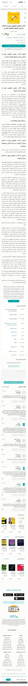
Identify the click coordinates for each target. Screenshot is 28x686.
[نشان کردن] (24, 22)
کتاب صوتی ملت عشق (7, 644)
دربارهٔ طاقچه (21, 639)
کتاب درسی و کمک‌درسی (20, 665)
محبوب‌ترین (4, 386)
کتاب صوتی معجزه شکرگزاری (7, 649)
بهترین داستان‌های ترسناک (7, 664)
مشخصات (14, 6)
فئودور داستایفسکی (7, 660)
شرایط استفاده (10, 676)
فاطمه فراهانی (14, 332)
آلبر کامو (7, 654)
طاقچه (25, 9)
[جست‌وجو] (11, 2)
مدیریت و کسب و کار (14, 9)
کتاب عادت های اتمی (7, 640)
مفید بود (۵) (22, 418)
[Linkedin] (14, 670)
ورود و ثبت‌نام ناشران (23, 676)
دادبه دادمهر (14, 335)
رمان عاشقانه (7, 657)
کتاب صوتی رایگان (21, 660)
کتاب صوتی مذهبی (20, 662)
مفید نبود (15, 401)
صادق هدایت (7, 659)
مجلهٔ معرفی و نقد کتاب (21, 649)
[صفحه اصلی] (20, 2)
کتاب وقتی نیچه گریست (7, 647)
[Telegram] (18, 670)
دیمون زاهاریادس (13, 328)
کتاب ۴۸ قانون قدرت (7, 642)
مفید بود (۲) (22, 478)
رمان (21, 654)
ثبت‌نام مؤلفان (16, 676)
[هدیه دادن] (24, 17)
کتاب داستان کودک (20, 664)
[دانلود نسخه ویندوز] (19, 598)
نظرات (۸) (6, 6)
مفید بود (22, 509)
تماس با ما (21, 637)
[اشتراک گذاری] (24, 13)
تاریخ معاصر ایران (21, 659)
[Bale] (20, 670)
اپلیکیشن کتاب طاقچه (21, 645)
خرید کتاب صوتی (14, 46)
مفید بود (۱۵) (22, 401)
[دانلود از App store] (8, 594)
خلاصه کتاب (9, 325)
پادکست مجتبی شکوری (7, 662)
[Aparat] (9, 670)
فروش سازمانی (20, 642)
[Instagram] (7, 670)
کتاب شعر (21, 657)
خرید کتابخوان (20, 644)
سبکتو (15, 339)
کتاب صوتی (21, 9)
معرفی (22, 6)
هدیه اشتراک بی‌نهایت (21, 647)
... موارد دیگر (13, 602)
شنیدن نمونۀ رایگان (20, 34)
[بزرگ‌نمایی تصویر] (9, 22)
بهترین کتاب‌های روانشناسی (7, 665)
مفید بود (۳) (22, 449)
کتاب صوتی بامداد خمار (7, 645)
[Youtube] (16, 670)
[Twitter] (11, 670)
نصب (14, 301)
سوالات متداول (4, 676)
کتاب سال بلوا (7, 637)
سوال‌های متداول (21, 640)
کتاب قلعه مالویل (7, 639)
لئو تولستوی (7, 655)
